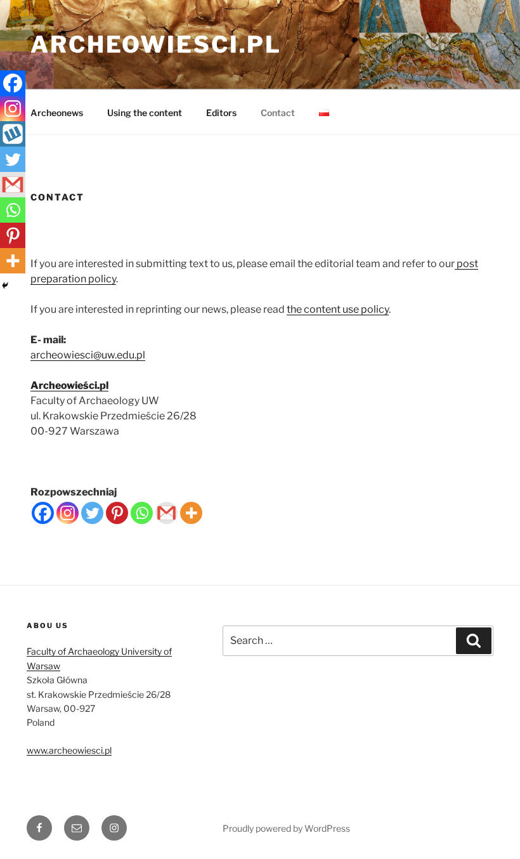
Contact (278, 112)
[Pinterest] (117, 513)
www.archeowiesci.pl (69, 750)
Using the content (144, 112)
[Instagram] (67, 513)
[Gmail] (166, 513)
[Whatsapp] (142, 513)
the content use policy (338, 309)
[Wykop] (12, 134)
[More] (191, 513)
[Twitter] (92, 513)
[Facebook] (43, 513)
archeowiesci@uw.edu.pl (87, 355)
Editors (221, 112)
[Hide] (5, 285)
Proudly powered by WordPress (286, 828)
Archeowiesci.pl (156, 44)
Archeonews (56, 112)
